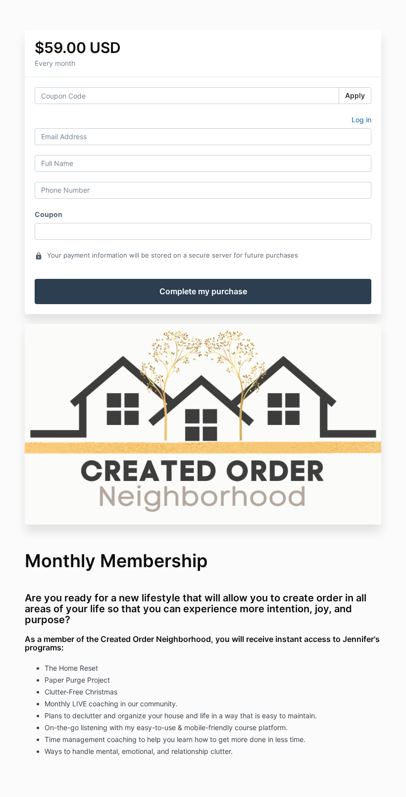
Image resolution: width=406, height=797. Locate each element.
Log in (361, 119)
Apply (355, 95)
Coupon (48, 214)
